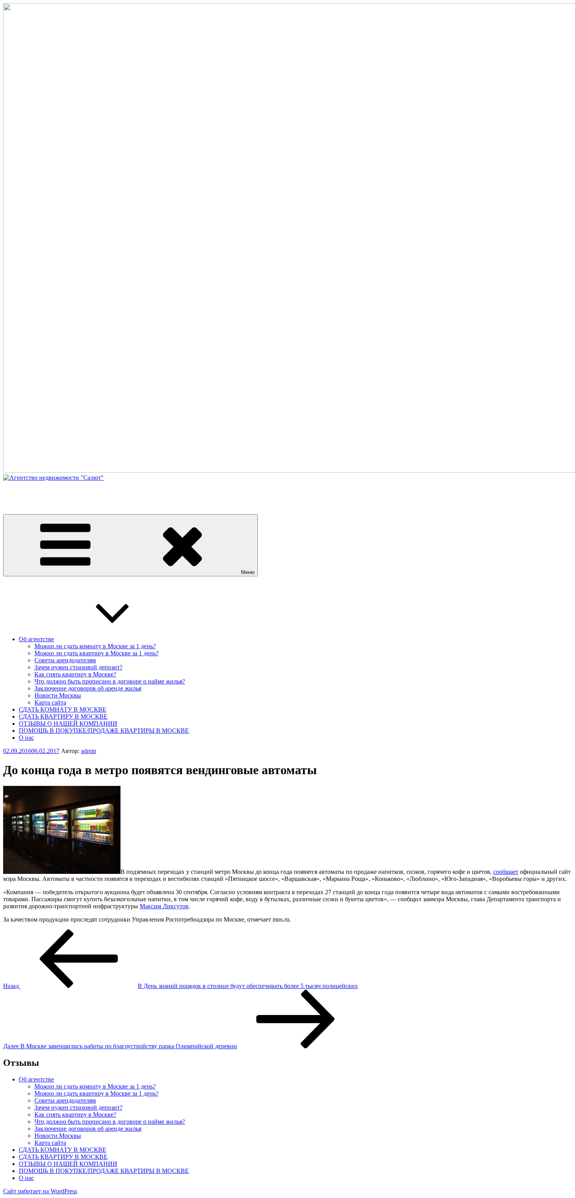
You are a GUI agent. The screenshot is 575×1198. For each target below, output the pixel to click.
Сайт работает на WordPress (40, 1191)
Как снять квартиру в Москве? (75, 674)
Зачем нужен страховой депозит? (78, 667)
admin (88, 751)
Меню (248, 572)
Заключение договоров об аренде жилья (87, 688)
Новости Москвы (57, 695)
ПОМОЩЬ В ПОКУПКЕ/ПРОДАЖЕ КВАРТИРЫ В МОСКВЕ (104, 730)
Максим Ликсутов (164, 906)
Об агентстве (36, 639)
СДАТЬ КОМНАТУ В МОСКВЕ (62, 709)
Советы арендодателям (65, 660)
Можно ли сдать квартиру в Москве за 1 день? (96, 653)
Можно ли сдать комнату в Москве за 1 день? (95, 646)
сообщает (505, 871)
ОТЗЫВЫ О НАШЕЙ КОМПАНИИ (68, 723)
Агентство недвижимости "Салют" (50, 491)
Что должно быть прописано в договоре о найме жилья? (109, 681)
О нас (26, 737)
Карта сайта (50, 702)
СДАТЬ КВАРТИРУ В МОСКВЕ (63, 716)
